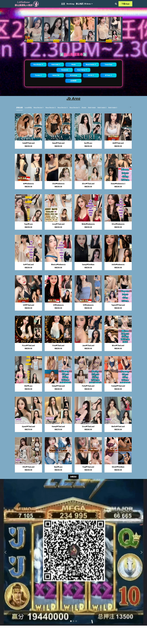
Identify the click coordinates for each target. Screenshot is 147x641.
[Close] (96, 301)
